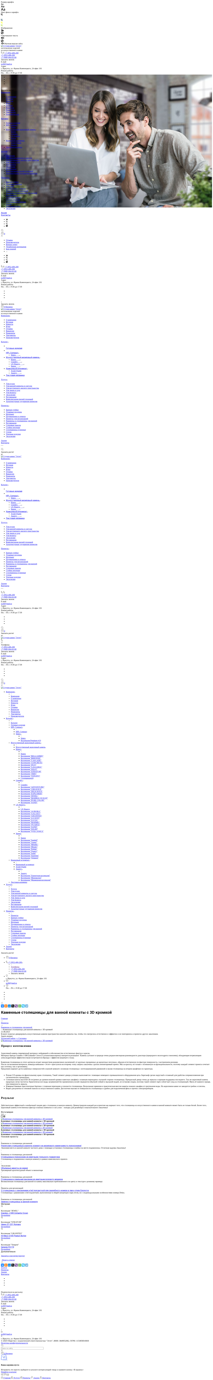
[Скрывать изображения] (2, 33)
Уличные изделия (13, 206)
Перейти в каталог (9, 1372)
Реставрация (11, 169)
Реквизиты (10, 110)
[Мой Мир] (9, 1005)
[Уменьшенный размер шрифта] (2, 4)
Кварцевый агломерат (15, 141)
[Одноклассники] (5, 1005)
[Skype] (23, 1005)
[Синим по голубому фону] (1, 20)
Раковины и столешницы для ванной (21, 193)
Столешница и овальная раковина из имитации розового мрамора (32, 1179)
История (9, 99)
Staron (13, 138)
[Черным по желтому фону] (1, 23)
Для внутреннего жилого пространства (22, 160)
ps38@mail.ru (6, 64)
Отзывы (9, 105)
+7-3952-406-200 (11, 53)
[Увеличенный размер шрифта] (3, 10)
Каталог (4, 119)
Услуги (4, 151)
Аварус (14, 145)
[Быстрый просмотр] (2, 1206)
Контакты (5, 215)
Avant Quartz (16, 143)
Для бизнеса (11, 165)
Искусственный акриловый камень (21, 129)
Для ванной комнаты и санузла (19, 158)
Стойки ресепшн (13, 200)
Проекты (5, 178)
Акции (4, 213)
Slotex (13, 127)
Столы (8, 204)
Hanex (13, 132)
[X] (12, 1005)
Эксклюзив (10, 167)
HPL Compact (12, 125)
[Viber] (16, 1005)
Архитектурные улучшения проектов (21, 173)
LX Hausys (15, 136)
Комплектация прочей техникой (19, 171)
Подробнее (5, 1215)
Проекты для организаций (17, 191)
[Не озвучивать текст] (2, 41)
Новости (9, 101)
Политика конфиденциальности (14, 1343)
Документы (11, 112)
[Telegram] (7, 226)
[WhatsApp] (19, 1005)
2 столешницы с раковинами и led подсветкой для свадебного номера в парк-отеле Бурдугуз (45, 1190)
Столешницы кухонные (16, 202)
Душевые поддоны (14, 184)
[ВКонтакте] (7, 219)
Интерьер (10, 186)
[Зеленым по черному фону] (1, 26)
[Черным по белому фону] (1, 15)
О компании (11, 97)
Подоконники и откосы (16, 189)
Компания (5, 92)
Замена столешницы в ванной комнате (19, 1201)
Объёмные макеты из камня (14, 1168)
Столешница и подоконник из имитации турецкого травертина (30, 1157)
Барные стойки (12, 182)
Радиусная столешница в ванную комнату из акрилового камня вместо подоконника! (41, 1146)
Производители (12, 114)
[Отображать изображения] (2, 30)
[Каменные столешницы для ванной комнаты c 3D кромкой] (27, 1119)
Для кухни (10, 156)
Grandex (14, 134)
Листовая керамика (14, 147)
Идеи (8, 103)
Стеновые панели (13, 197)
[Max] (7, 221)
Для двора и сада (13, 162)
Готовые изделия (13, 123)
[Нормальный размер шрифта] (2, 7)
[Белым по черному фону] (1, 18)
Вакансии (10, 108)
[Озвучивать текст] (2, 38)
